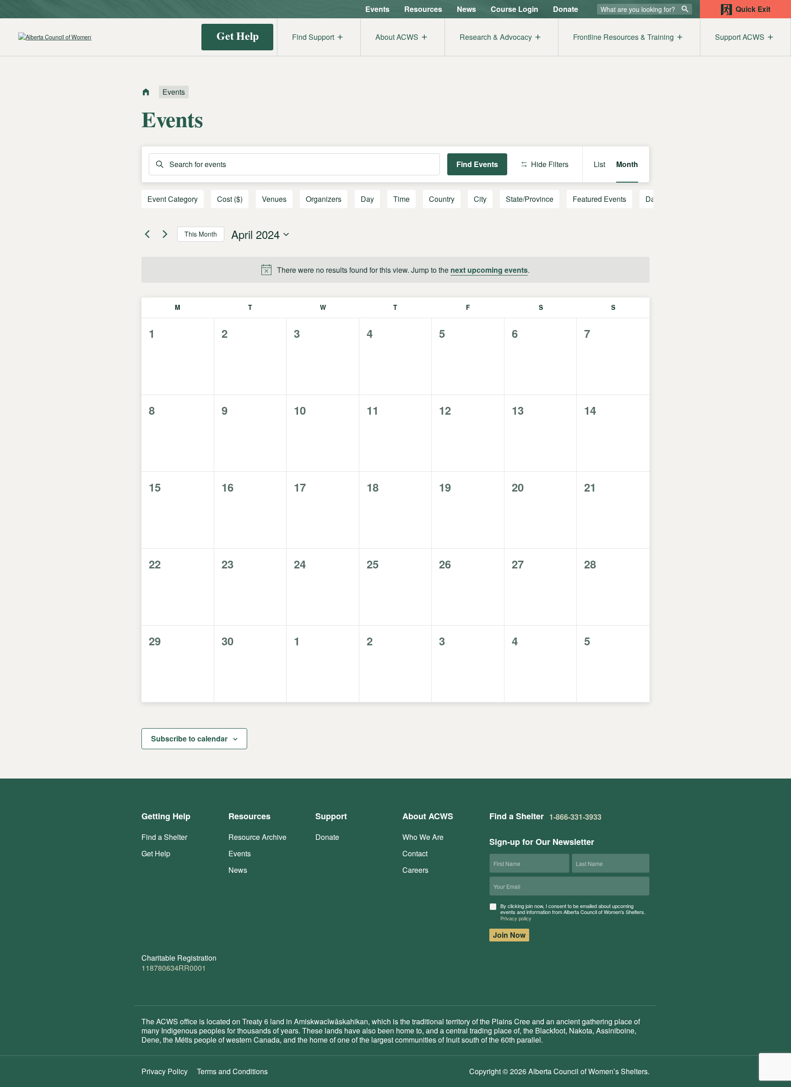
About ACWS (396, 37)
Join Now (509, 935)
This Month (200, 233)
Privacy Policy (164, 1071)
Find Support (313, 37)
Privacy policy (515, 918)
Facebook (146, 985)
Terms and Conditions (232, 1071)
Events (377, 9)
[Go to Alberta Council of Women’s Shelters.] (146, 92)
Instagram (183, 985)
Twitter (165, 985)
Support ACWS (739, 37)
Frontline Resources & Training (623, 37)
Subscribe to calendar (189, 739)
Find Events (477, 164)
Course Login (514, 9)
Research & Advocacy (496, 37)
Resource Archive (257, 837)
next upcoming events (489, 270)
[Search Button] (685, 8)
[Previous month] (146, 234)
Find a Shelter (164, 837)
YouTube (203, 985)
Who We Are (423, 837)
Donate (565, 9)
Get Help (238, 35)
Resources (423, 9)
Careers (415, 870)
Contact (415, 853)
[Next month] (164, 234)
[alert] (395, 270)
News (466, 9)
